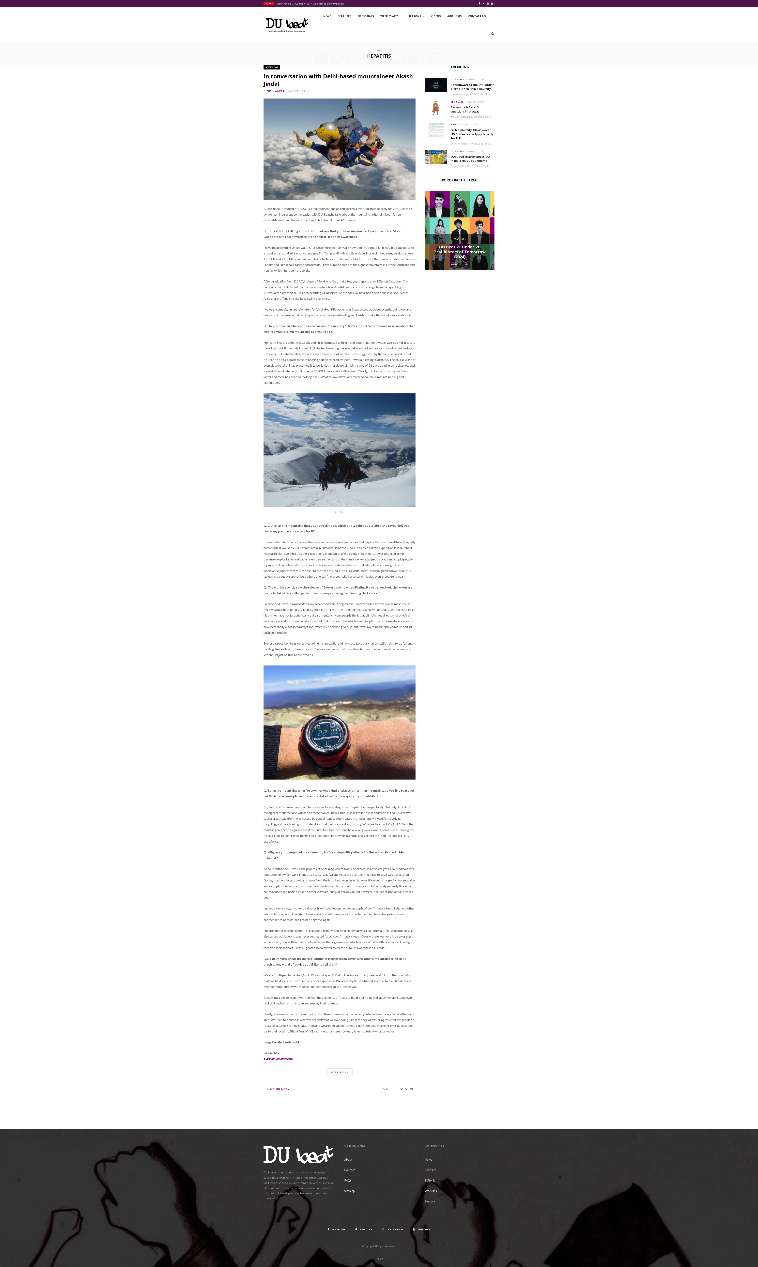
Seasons (414, 16)
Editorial (430, 1180)
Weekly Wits (389, 16)
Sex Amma (457, 102)
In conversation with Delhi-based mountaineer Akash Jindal (338, 79)
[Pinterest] (406, 1089)
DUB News (457, 79)
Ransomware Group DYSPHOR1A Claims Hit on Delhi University (310, 3)
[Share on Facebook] (397, 1089)
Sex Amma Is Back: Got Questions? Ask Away (466, 109)
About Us (454, 16)
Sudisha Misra (275, 91)
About (348, 1159)
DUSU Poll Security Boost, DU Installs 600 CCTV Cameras (470, 159)
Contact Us (477, 16)
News (327, 16)
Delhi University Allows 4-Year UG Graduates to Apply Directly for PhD (472, 134)
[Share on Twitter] (401, 1089)
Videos (436, 16)
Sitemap (349, 1191)
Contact (349, 1170)
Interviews (271, 67)
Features (344, 16)
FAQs (348, 1180)
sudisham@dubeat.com (278, 1059)
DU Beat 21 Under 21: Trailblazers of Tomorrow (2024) (459, 251)
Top (380, 1258)
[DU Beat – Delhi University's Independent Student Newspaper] (287, 25)
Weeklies (431, 1191)
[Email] (411, 1089)
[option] (459, 230)
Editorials (366, 16)
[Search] (492, 34)
